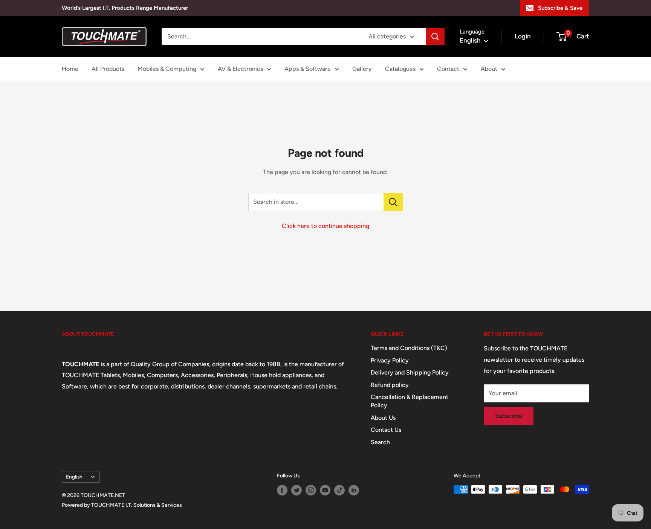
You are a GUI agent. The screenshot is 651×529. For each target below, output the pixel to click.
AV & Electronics (240, 68)
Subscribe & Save (560, 8)
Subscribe (508, 415)
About (489, 68)
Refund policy (390, 384)
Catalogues (400, 68)
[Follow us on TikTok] (339, 490)
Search (380, 442)
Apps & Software (307, 68)
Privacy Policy (390, 360)
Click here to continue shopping (325, 225)
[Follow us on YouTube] (325, 490)
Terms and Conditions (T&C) (409, 348)
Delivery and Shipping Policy (410, 372)
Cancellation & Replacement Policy (409, 401)
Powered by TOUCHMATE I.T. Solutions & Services (122, 505)
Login (523, 36)
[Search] (435, 36)
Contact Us (386, 429)
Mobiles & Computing (167, 68)
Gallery (362, 68)
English (74, 477)
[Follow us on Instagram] (311, 490)
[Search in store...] (393, 202)
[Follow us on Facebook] (282, 490)
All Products (108, 68)
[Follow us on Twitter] (296, 490)
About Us (383, 417)
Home (70, 68)
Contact (448, 68)
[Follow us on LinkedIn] (353, 490)
